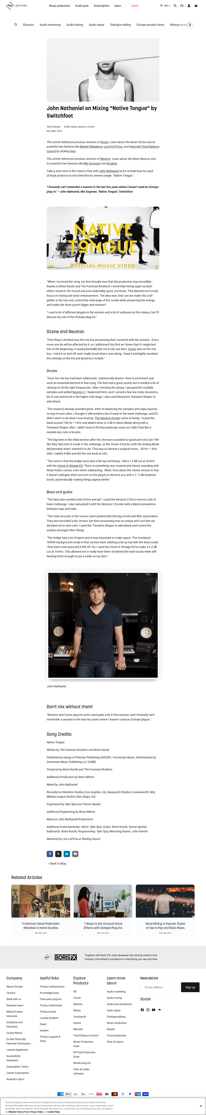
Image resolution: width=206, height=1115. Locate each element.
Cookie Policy (53, 1111)
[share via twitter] (58, 854)
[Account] (188, 5)
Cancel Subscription (17, 1072)
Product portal (48, 1011)
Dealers (44, 1030)
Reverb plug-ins (82, 1063)
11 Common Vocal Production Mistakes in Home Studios (41, 926)
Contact (10, 992)
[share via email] (75, 854)
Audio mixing (74, 24)
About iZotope (14, 986)
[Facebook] (142, 1010)
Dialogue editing (120, 24)
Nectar (77, 1010)
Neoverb (78, 1029)
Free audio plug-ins (50, 999)
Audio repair (96, 24)
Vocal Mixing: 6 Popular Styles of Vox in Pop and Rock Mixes (165, 926)
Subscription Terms (17, 1066)
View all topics (115, 1041)
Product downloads (51, 1005)
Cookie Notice (14, 1032)
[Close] (200, 1106)
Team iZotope (54, 126)
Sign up (190, 987)
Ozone (91, 126)
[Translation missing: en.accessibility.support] (181, 5)
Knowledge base (49, 992)
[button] (15, 25)
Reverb (111, 1029)
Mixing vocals (178, 24)
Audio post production (119, 1004)
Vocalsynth (79, 1016)
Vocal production (116, 1035)
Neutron (82, 126)
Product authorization (52, 986)
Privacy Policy (36, 1111)
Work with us (13, 999)
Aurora (77, 1022)
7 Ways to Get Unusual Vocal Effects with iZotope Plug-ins (103, 926)
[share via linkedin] (67, 854)
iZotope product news (150, 24)
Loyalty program (49, 1017)
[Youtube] (153, 1010)
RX (75, 991)
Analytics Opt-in (15, 1079)
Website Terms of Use (19, 1111)
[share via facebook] (50, 854)
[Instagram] (148, 1010)
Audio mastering (50, 24)
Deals (43, 1024)
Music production (117, 1022)
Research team (14, 1005)
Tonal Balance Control (85, 1035)
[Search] (175, 5)
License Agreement (17, 1049)
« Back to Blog (57, 863)
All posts (28, 24)
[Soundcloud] (159, 1010)
